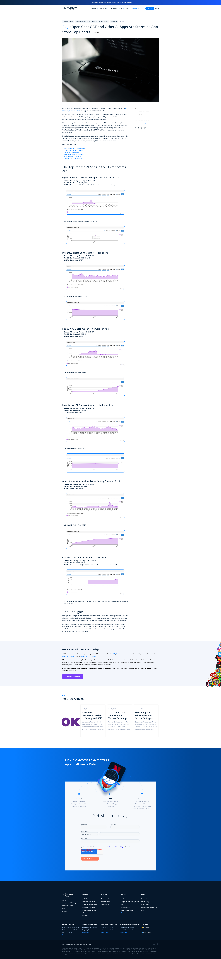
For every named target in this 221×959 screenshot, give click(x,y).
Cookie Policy (145, 904)
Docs (127, 8)
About (64, 900)
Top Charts (113, 8)
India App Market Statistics (107, 930)
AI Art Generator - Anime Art (73, 156)
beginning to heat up (74, 111)
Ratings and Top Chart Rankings (100, 21)
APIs (113, 654)
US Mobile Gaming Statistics (127, 927)
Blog (65, 26)
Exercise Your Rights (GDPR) (149, 907)
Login (157, 8)
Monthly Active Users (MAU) (83, 21)
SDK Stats (123, 904)
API (83, 913)
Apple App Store (147, 932)
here (130, 3)
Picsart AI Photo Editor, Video (73, 150)
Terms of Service (146, 899)
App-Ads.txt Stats (125, 907)
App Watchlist (114, 21)
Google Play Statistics (87, 930)
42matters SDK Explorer (89, 656)
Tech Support (105, 904)
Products (93, 8)
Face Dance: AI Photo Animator (74, 154)
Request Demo (105, 901)
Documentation (105, 899)
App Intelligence (86, 899)
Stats (120, 8)
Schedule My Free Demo (72, 676)
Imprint (143, 910)
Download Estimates (68, 21)
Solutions (103, 8)
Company (134, 8)
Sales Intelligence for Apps (89, 910)
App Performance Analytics (89, 904)
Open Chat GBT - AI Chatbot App (74, 148)
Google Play (146, 927)
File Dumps (119, 654)
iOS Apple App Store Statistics (89, 927)
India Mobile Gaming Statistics (127, 930)
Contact (64, 911)
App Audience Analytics (88, 907)
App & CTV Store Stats (127, 910)
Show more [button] (124, 913)
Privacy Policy (145, 901)
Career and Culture (67, 905)
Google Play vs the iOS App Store (130, 901)
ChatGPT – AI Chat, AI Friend (73, 158)
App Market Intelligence (88, 901)
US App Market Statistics (107, 927)
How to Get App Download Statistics (71, 927)
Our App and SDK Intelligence (70, 903)
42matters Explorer (68, 656)
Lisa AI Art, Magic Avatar (72, 152)
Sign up (150, 8)
